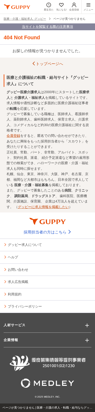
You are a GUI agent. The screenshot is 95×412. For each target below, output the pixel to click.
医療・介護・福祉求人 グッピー (25, 18)
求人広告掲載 (18, 281)
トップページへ (49, 64)
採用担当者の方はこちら (45, 232)
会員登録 (13, 136)
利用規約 (14, 294)
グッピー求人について (25, 244)
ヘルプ (13, 257)
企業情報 (11, 340)
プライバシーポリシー (25, 306)
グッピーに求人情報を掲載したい (43, 207)
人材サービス (15, 325)
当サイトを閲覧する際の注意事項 (47, 27)
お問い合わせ (18, 269)
